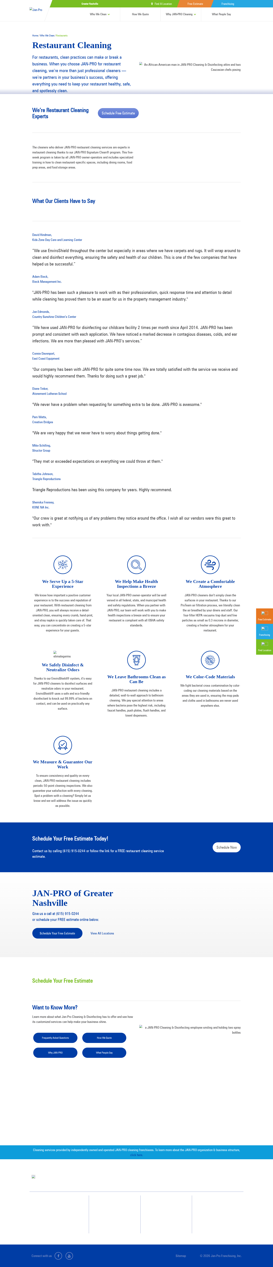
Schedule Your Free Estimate (57, 933)
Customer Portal (216, 1223)
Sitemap (181, 1256)
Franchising (228, 4)
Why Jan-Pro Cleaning (114, 1203)
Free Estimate (195, 4)
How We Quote (140, 14)
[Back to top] (263, 1257)
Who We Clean (98, 14)
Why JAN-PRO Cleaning (179, 14)
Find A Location (163, 4)
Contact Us (213, 1203)
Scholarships (162, 1223)
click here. (136, 1155)
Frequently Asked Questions (55, 1037)
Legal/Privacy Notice (218, 1216)
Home (35, 35)
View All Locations (102, 933)
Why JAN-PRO (55, 1052)
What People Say (221, 14)
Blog (158, 1216)
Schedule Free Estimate (118, 113)
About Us (160, 1203)
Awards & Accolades (166, 1210)
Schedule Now (227, 847)
